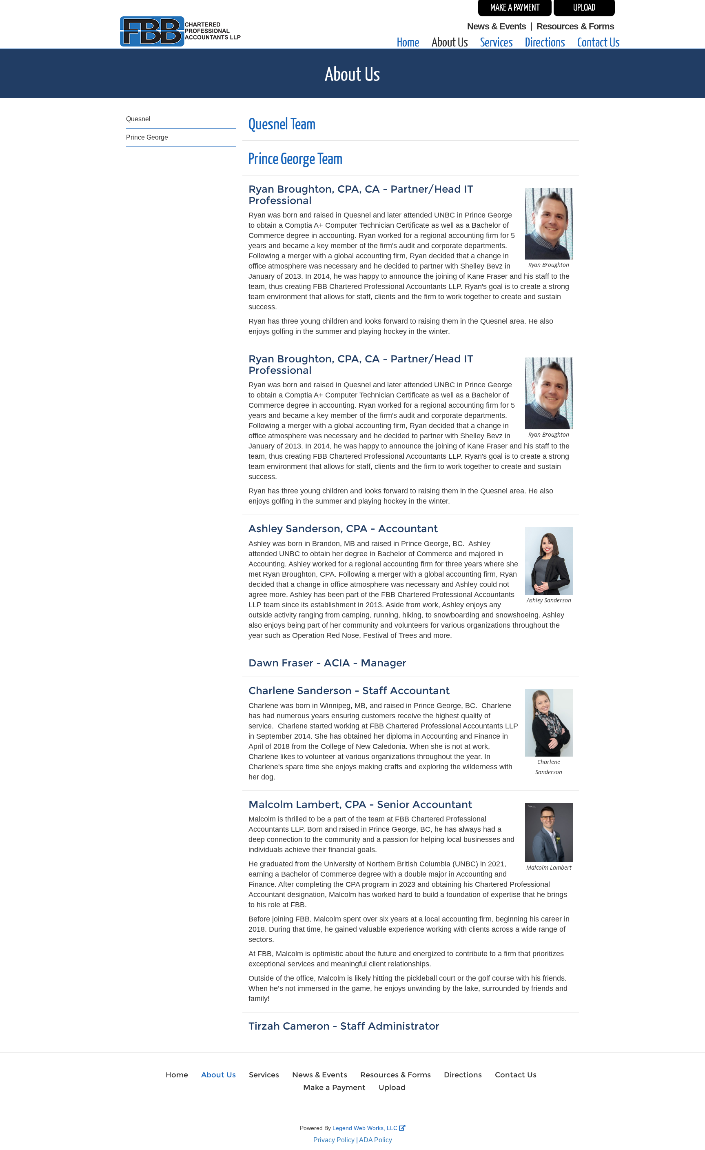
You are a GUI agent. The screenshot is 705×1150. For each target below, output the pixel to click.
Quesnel (138, 118)
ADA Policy (375, 1140)
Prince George (147, 137)
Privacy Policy (334, 1140)
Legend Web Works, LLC (366, 1128)
